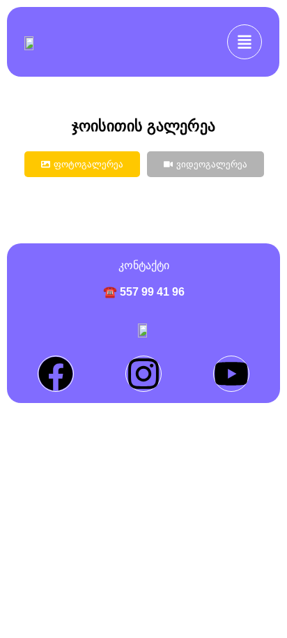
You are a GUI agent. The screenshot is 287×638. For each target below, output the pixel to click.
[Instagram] (143, 374)
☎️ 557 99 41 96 (144, 292)
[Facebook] (56, 374)
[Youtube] (231, 374)
